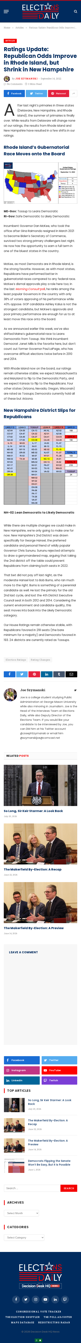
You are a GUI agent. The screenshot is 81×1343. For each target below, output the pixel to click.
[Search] (75, 11)
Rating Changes (40, 659)
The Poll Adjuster (58, 1316)
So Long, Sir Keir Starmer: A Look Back (33, 811)
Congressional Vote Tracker (38, 1311)
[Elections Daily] (40, 11)
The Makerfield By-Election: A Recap (32, 869)
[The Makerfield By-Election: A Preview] (40, 902)
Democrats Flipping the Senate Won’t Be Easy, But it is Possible (49, 1163)
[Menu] (6, 11)
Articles (10, 41)
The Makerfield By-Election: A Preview (34, 928)
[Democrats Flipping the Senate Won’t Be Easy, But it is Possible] (14, 1166)
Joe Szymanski (26, 78)
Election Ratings (16, 659)
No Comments (15, 83)
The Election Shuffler (22, 1316)
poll (30, 289)
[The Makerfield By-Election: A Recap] (40, 843)
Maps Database (22, 1322)
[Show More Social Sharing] (73, 93)
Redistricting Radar (54, 1322)
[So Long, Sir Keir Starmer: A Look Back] (40, 785)
